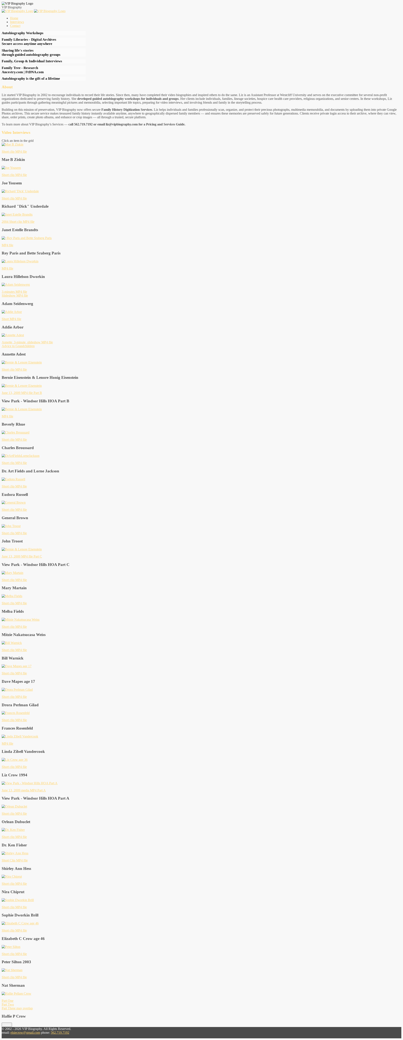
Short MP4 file (11, 319)
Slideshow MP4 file (15, 295)
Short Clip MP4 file (15, 860)
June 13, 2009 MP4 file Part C (22, 556)
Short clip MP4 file (14, 151)
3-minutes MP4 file (14, 291)
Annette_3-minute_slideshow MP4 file (27, 342)
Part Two (8, 1004)
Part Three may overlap (17, 1008)
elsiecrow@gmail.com (25, 1032)
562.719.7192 (60, 1032)
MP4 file (7, 245)
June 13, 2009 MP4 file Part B (22, 393)
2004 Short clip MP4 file (18, 221)
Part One (7, 1000)
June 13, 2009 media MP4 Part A (24, 790)
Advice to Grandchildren (18, 346)
